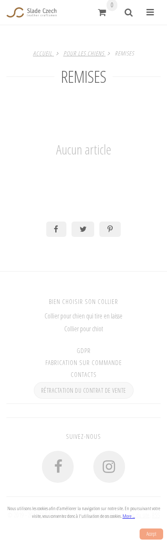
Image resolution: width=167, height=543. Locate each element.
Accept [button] (151, 533)
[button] (102, 12)
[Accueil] (31, 12)
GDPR (84, 350)
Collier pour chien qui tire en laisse (83, 316)
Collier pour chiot (83, 328)
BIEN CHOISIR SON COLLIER (83, 301)
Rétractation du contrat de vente (83, 390)
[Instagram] (109, 466)
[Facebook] (58, 466)
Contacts (84, 374)
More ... (128, 516)
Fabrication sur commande (83, 362)
